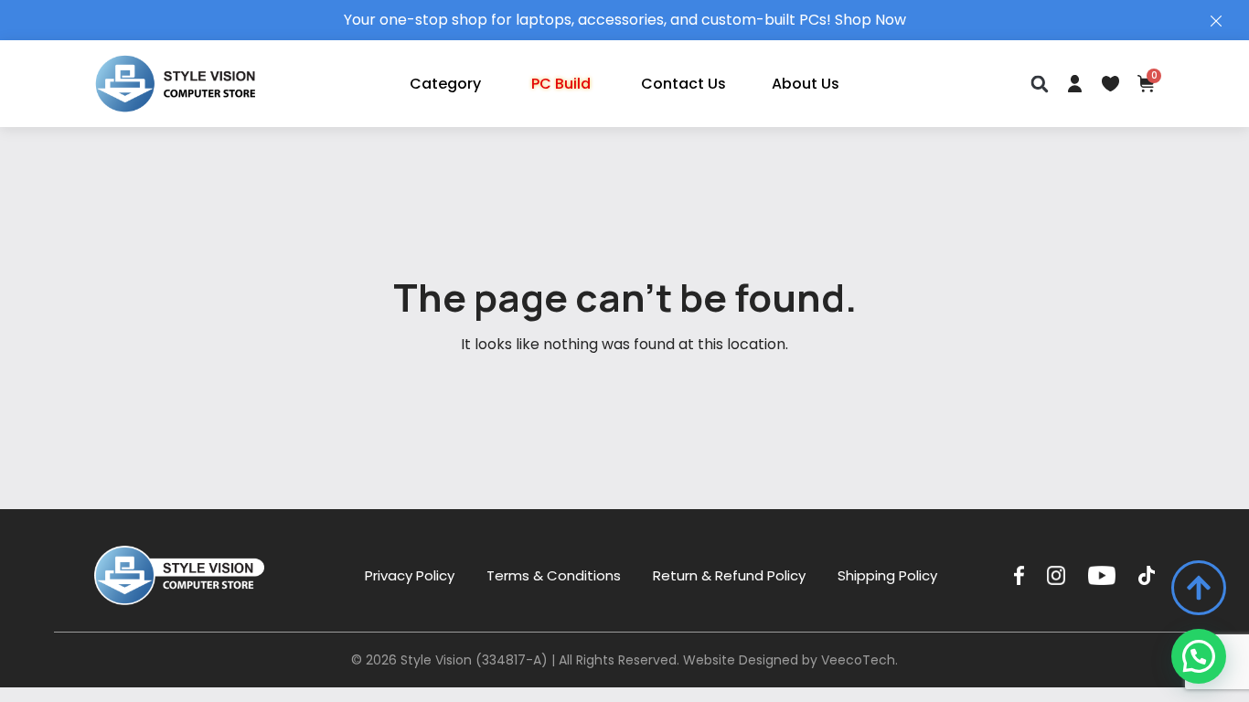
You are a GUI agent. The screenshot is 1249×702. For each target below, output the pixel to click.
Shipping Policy (887, 575)
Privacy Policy (409, 575)
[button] (1039, 83)
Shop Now (870, 19)
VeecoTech (858, 660)
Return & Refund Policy (729, 575)
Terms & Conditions (553, 575)
